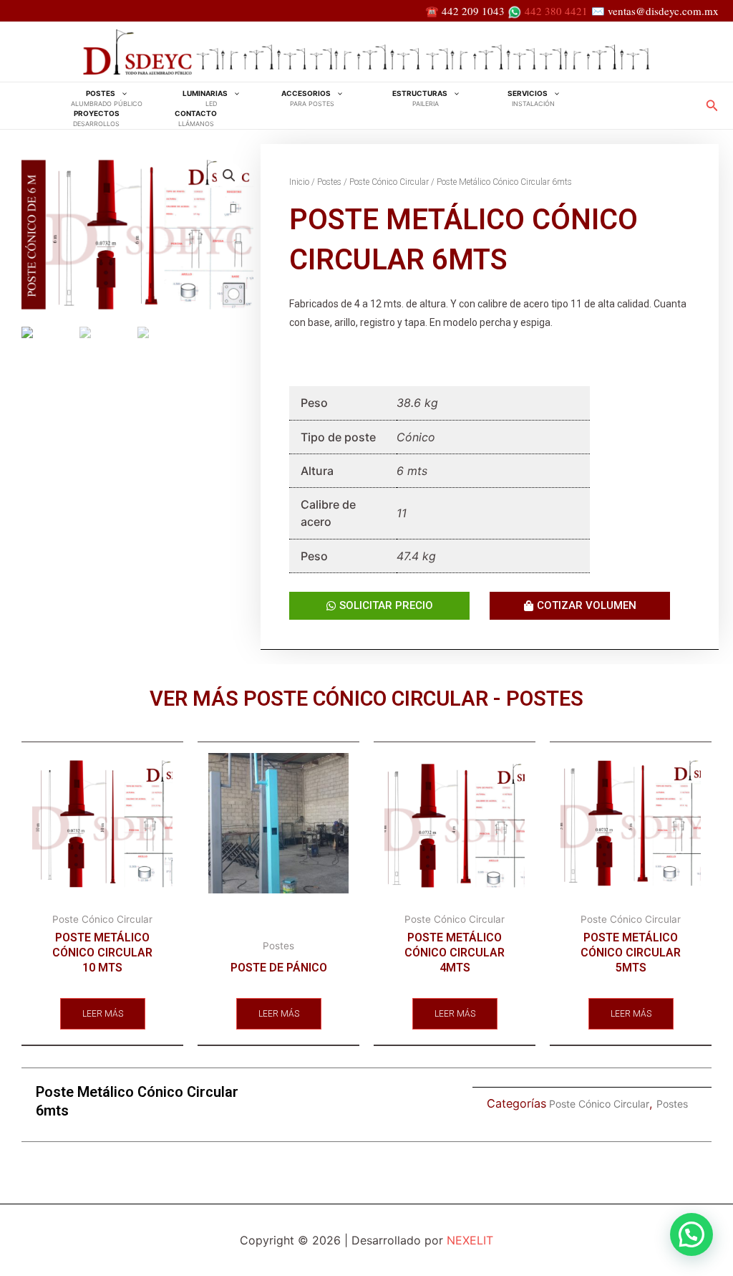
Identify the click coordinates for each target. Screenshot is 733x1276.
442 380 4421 (556, 11)
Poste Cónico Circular (389, 182)
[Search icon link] (712, 107)
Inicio (299, 182)
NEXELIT (470, 1240)
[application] (121, 93)
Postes (329, 182)
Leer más (102, 1014)
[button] (691, 1234)
